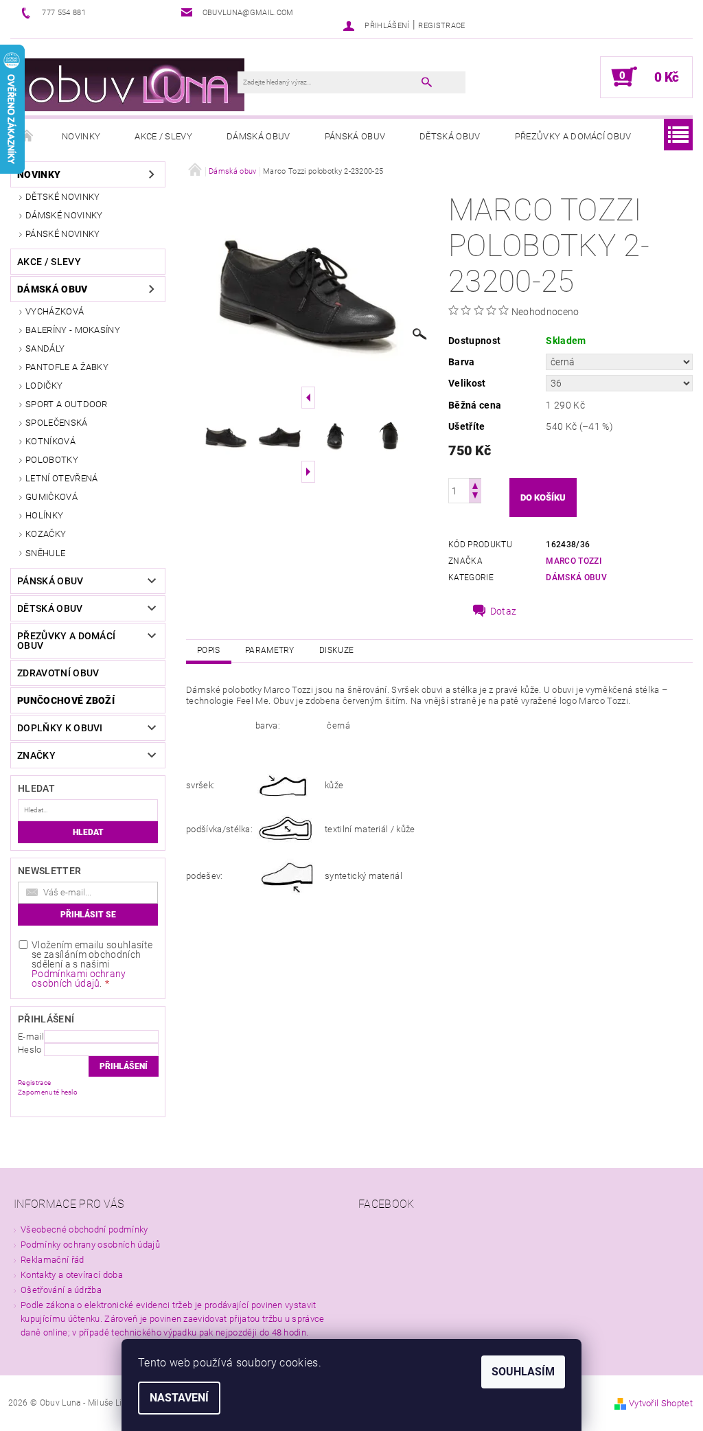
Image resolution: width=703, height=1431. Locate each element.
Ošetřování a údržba (61, 1290)
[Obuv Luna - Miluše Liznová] (130, 84)
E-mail (31, 1036)
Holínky (44, 515)
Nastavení (179, 1397)
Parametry (270, 650)
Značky (36, 755)
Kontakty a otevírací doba (72, 1275)
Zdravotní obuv (58, 672)
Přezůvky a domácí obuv (573, 136)
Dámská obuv (258, 136)
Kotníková (50, 441)
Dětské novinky (62, 197)
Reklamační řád (52, 1260)
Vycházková (54, 311)
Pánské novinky (62, 234)
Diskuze (336, 650)
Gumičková (51, 497)
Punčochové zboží (66, 700)
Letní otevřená (61, 478)
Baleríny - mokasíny (72, 330)
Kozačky (45, 534)
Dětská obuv (450, 136)
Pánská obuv (355, 136)
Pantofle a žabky (66, 367)
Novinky (81, 136)
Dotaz (503, 611)
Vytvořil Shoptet (661, 1403)
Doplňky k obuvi (60, 727)
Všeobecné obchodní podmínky (84, 1229)
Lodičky (43, 385)
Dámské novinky (63, 215)
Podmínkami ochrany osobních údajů (79, 978)
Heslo (30, 1049)
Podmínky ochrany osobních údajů (90, 1244)
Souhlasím (523, 1371)
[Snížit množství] (475, 496)
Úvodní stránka (27, 136)
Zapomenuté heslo (48, 1092)
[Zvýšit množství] (475, 484)
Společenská (56, 422)
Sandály (45, 348)
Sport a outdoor (66, 404)
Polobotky (51, 460)
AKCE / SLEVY (163, 136)
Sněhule (45, 553)
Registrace (441, 25)
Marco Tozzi (573, 561)
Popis (208, 650)
